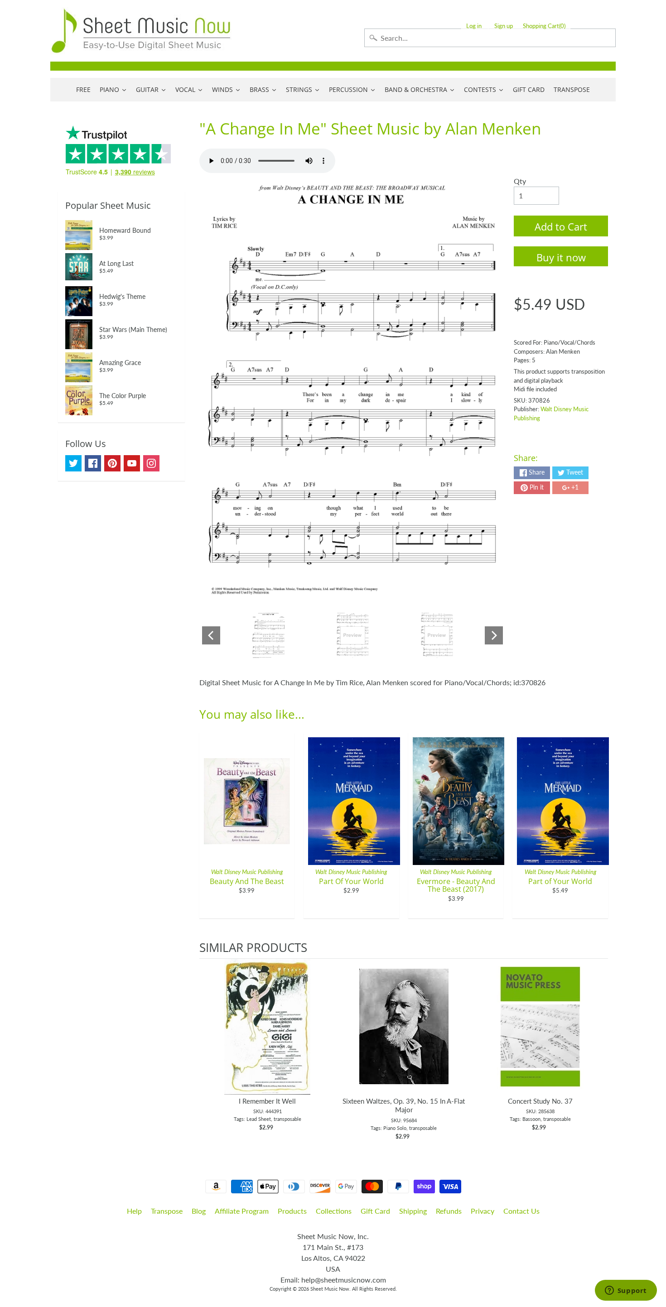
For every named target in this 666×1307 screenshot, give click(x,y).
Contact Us (521, 1210)
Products (292, 1210)
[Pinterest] (112, 463)
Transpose (167, 1210)
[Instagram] (151, 463)
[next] (599, 1049)
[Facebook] (93, 463)
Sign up (503, 26)
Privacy (482, 1210)
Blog (199, 1210)
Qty (520, 181)
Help (134, 1210)
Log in (474, 26)
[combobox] (490, 38)
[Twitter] (73, 463)
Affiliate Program (242, 1210)
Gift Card (375, 1210)
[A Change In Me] (268, 635)
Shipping (413, 1210)
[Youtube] (132, 463)
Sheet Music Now (329, 1289)
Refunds (449, 1210)
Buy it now (561, 257)
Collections (334, 1210)
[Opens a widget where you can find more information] (625, 1291)
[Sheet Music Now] (141, 30)
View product (267, 1035)
